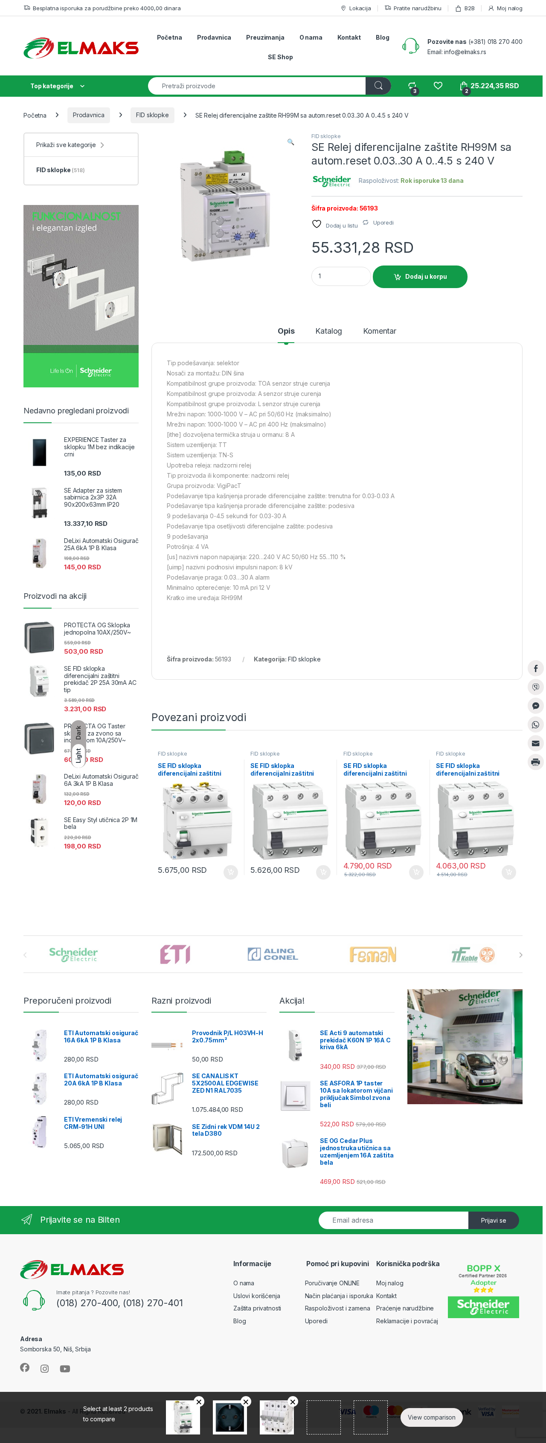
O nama (310, 37)
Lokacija (360, 8)
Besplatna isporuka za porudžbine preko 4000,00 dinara (106, 8)
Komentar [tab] (379, 331)
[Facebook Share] (536, 668)
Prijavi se (493, 1220)
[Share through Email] (536, 743)
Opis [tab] (286, 331)
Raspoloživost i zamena (337, 1308)
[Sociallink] (24, 1367)
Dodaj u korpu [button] (229, 872)
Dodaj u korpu (426, 276)
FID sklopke (152, 114)
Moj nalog (510, 8)
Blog (382, 37)
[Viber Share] (536, 687)
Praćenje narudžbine (405, 1308)
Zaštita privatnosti (257, 1308)
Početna (169, 37)
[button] (290, 142)
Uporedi (316, 1321)
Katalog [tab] (328, 331)
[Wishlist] (438, 86)
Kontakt (349, 37)
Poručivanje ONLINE (332, 1283)
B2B (469, 8)
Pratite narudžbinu (417, 8)
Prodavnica (214, 37)
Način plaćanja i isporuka (339, 1295)
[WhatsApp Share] (536, 724)
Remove (199, 1401)
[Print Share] (536, 762)
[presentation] (521, 955)
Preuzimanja (265, 37)
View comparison (432, 1417)
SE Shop (280, 57)
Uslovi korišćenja (256, 1295)
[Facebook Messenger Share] (536, 706)
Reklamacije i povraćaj (407, 1321)
